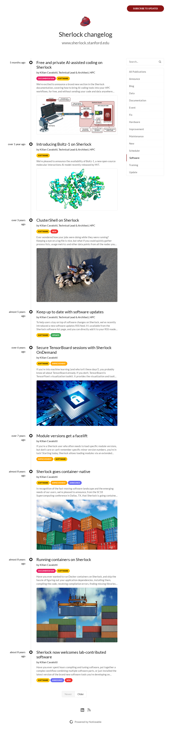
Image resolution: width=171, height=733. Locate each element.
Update (133, 172)
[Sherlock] (85, 22)
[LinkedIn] (84, 709)
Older (80, 694)
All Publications (137, 71)
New (131, 143)
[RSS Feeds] (89, 709)
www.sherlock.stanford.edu (85, 42)
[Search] (160, 61)
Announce (134, 78)
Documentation (137, 100)
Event (132, 107)
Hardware (134, 121)
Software (134, 157)
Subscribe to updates (145, 8)
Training (133, 165)
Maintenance (136, 136)
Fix (130, 114)
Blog (131, 86)
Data (132, 93)
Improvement (136, 129)
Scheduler (134, 150)
